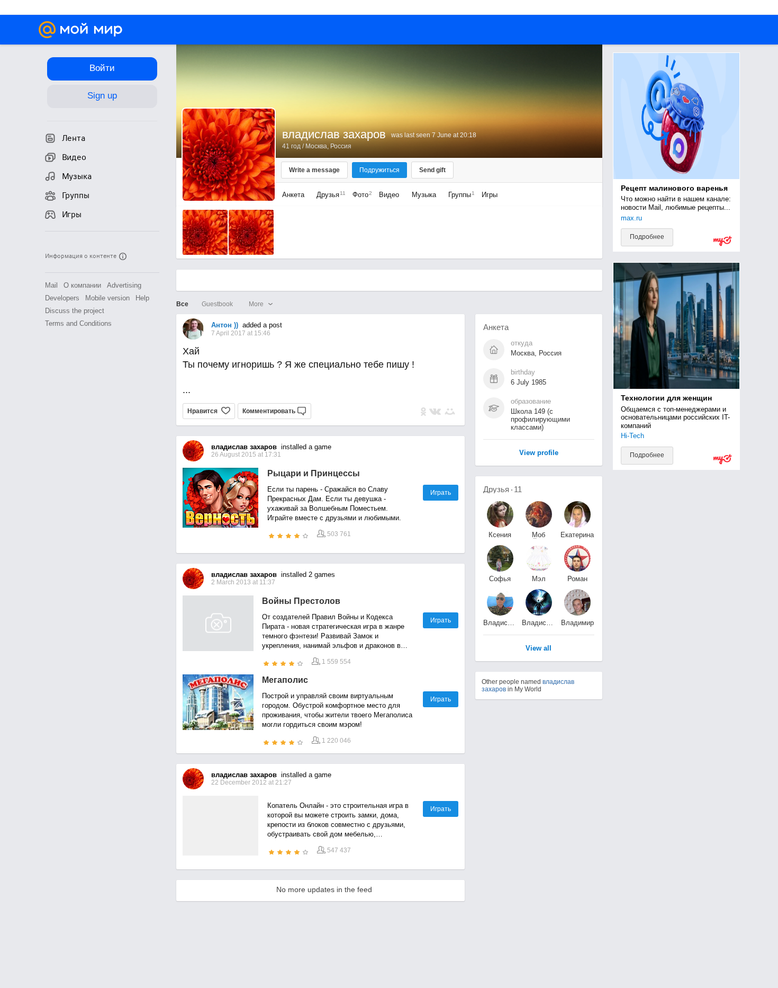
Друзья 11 (502, 489)
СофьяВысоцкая (499, 579)
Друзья (328, 195)
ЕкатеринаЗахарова (577, 535)
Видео (390, 195)
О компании (82, 285)
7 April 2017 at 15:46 (240, 333)
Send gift (432, 170)
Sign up (102, 96)
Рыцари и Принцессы (313, 473)
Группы (458, 195)
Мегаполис (285, 679)
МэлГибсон (538, 579)
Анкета (293, 195)
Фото (359, 195)
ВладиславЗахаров (500, 623)
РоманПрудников (577, 579)
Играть (440, 492)
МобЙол (538, 535)
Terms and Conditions (78, 323)
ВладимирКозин (577, 623)
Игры (489, 195)
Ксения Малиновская (500, 535)
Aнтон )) (224, 325)
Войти (102, 68)
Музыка (424, 195)
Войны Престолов (301, 601)
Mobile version (107, 298)
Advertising (124, 285)
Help (142, 298)
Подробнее (647, 237)
